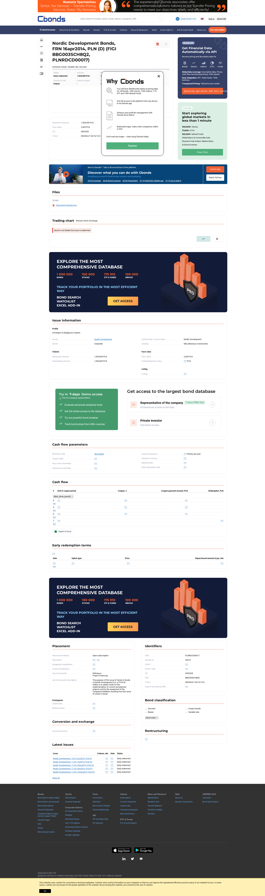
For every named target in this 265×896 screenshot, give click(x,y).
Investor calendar (72, 835)
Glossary (151, 814)
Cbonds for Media (155, 810)
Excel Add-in (166, 30)
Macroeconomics (127, 814)
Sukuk (40, 828)
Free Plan (202, 152)
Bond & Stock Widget (101, 806)
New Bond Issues (72, 819)
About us (201, 30)
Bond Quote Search (46, 806)
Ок (45, 891)
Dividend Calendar (72, 802)
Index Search (125, 798)
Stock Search (70, 798)
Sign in (211, 19)
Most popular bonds (46, 832)
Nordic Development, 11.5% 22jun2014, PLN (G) (73, 765)
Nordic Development (103, 339)
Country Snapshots (128, 802)
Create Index (125, 806)
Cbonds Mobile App (101, 810)
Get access (123, 301)
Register (132, 145)
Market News (153, 798)
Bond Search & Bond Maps (49, 798)
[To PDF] (157, 44)
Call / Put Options (72, 823)
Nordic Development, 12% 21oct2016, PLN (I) (72, 758)
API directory (98, 823)
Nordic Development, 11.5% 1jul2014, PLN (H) (72, 762)
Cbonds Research (155, 806)
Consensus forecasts (129, 810)
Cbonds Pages (44, 820)
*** (185, 361)
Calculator (207, 798)
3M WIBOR (99, 454)
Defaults (68, 815)
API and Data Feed (100, 819)
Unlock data (215, 169)
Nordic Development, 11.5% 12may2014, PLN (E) (74, 772)
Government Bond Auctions (76, 827)
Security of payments (184, 802)
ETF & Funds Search (128, 823)
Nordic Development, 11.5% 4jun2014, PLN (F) (73, 768)
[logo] (51, 19)
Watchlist (96, 802)
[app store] (121, 850)
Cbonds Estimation (46, 810)
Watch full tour (215, 177)
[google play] (143, 850)
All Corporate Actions (74, 811)
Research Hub (153, 802)
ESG (39, 824)
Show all (56, 778)
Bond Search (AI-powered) (48, 802)
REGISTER (221, 19)
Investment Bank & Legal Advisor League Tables (48, 815)
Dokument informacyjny (66, 205)
